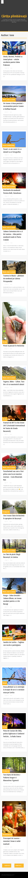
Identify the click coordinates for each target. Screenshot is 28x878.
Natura (5, 683)
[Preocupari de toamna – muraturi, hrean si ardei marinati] (14, 818)
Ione (11, 68)
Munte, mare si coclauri (9, 99)
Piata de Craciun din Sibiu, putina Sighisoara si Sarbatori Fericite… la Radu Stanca (13, 733)
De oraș (5, 53)
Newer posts (19, 865)
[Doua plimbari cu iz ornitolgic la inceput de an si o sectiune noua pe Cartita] (14, 676)
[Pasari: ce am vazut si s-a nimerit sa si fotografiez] (14, 139)
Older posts (7, 865)
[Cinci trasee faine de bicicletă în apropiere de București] (14, 507)
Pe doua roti (6, 512)
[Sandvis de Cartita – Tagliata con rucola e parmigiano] (14, 632)
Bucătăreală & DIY (7, 638)
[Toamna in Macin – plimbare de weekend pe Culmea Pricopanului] (14, 267)
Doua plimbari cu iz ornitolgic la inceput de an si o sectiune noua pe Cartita (13, 690)
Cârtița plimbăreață (14, 16)
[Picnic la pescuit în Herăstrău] (14, 323)
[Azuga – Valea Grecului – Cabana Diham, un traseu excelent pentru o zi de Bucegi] (14, 586)
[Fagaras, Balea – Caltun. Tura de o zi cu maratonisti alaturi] (14, 373)
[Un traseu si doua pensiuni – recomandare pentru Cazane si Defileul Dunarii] (14, 93)
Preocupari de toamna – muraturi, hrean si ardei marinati (12, 841)
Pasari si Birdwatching (8, 145)
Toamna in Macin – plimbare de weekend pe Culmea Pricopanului (13, 278)
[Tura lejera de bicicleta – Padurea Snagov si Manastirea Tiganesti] (14, 765)
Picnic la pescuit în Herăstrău (13, 345)
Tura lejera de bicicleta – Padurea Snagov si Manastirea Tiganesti (12, 777)
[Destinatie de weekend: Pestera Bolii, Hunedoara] (14, 180)
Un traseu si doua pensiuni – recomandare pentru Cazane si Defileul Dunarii (13, 106)
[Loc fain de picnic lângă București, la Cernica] (14, 545)
